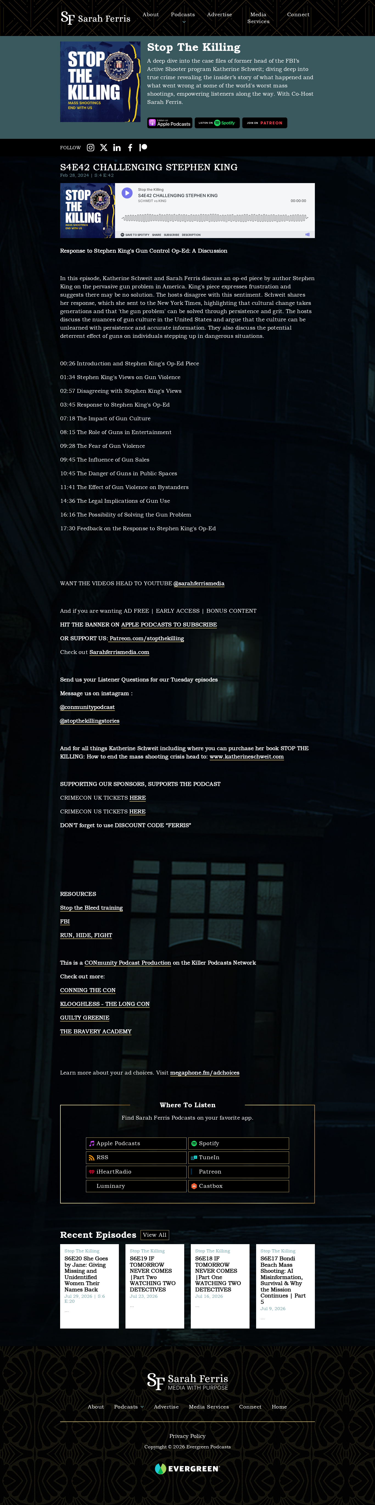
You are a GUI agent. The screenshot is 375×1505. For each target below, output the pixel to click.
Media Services (209, 1406)
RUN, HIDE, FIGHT (86, 935)
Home (279, 1406)
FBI (65, 921)
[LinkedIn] (117, 147)
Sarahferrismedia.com (119, 652)
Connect (250, 1406)
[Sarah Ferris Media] (96, 18)
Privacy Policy (187, 1436)
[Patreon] (143, 147)
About (96, 1406)
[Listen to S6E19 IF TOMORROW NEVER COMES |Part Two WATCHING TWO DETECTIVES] (154, 1286)
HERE (138, 798)
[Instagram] (90, 147)
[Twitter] (103, 147)
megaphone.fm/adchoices (204, 1072)
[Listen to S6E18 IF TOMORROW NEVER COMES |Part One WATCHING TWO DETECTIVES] (220, 1286)
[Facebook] (130, 147)
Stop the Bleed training (91, 908)
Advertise (219, 14)
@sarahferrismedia (199, 583)
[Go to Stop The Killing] (100, 82)
